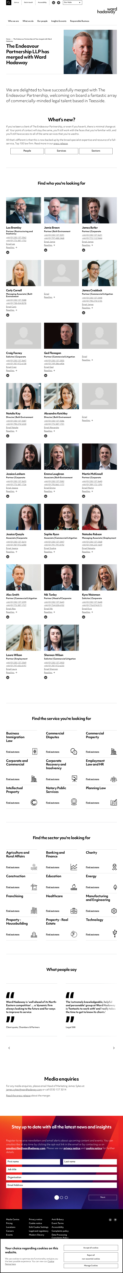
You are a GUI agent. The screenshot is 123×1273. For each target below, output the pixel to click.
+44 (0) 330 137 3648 (92, 602)
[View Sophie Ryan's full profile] (61, 517)
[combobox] (72, 2)
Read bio (10, 248)
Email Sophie (50, 548)
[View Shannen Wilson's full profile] (61, 638)
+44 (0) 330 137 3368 (92, 542)
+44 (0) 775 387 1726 (16, 485)
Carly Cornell (14, 290)
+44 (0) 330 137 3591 (54, 235)
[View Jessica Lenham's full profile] (23, 456)
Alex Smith (12, 595)
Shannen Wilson (53, 655)
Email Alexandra (51, 428)
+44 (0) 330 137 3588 (16, 300)
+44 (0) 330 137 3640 (92, 482)
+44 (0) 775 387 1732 (16, 241)
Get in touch (28, 2)
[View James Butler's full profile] (99, 210)
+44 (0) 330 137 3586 (54, 421)
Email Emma (49, 488)
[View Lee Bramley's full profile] (23, 210)
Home (8, 39)
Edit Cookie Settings (38, 1227)
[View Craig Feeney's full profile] (23, 336)
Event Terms (58, 1223)
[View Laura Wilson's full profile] (23, 638)
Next (114, 1048)
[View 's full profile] (61, 273)
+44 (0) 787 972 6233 (54, 666)
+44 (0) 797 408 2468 (54, 238)
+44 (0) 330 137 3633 (16, 482)
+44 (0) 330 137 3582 (54, 482)
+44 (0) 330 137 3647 (16, 361)
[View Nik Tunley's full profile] (61, 577)
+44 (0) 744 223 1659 (92, 545)
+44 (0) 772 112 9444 (92, 238)
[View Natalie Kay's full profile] (23, 396)
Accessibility (42, 2)
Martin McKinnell (92, 474)
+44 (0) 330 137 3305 (54, 361)
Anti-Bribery (58, 1220)
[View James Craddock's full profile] (99, 273)
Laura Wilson (14, 655)
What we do (28, 21)
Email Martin (88, 488)
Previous (9, 1048)
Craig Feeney (14, 353)
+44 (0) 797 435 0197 (16, 666)
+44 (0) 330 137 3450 (54, 663)
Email (46, 294)
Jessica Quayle (15, 534)
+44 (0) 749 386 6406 (54, 364)
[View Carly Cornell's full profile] (23, 273)
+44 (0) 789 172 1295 (92, 485)
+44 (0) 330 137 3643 (54, 602)
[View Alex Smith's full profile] (23, 577)
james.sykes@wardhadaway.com (24, 1089)
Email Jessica (12, 488)
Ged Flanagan (52, 353)
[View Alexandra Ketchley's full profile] (61, 396)
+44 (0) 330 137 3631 (92, 235)
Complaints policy (60, 1231)
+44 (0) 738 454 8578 (16, 303)
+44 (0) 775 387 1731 (54, 424)
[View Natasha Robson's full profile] (99, 517)
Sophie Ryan (51, 534)
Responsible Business (79, 21)
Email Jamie (49, 242)
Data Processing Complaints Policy (60, 1236)
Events (9, 1235)
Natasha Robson (92, 534)
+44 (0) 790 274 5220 (16, 424)
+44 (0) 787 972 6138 (16, 364)
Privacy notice (35, 1220)
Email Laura (11, 669)
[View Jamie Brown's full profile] (61, 210)
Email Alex (11, 609)
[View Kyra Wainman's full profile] (99, 577)
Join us (16, 2)
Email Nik (48, 609)
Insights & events (58, 21)
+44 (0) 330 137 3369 (16, 663)
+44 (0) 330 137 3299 (16, 602)
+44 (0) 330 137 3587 (16, 421)
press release (60, 143)
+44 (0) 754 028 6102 (54, 605)
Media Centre (12, 1220)
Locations (10, 1227)
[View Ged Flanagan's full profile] (61, 336)
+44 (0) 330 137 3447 (54, 542)
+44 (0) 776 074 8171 (92, 605)
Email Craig (11, 367)
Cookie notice (35, 1223)
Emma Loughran (54, 474)
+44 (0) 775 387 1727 (16, 605)
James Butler (90, 228)
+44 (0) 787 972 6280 (16, 545)
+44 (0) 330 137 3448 (92, 298)
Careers (10, 1231)
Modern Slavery (36, 1235)
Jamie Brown (52, 228)
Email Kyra (87, 609)
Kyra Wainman (91, 595)
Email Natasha (88, 548)
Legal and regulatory (38, 1231)
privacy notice (72, 1148)
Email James (87, 242)
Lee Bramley (13, 228)
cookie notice (94, 1148)
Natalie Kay (13, 413)
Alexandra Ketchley (56, 413)
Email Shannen (51, 669)
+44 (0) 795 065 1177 (54, 485)
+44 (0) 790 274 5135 (92, 301)
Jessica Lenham (15, 474)
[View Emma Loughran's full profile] (61, 456)
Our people (42, 21)
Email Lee (10, 244)
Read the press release (18, 1095)
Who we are (13, 21)
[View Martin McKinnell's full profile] (99, 456)
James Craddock (92, 290)
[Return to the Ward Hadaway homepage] (107, 10)
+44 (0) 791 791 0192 (54, 545)
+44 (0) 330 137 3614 (16, 542)
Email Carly (11, 307)
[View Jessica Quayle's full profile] (23, 517)
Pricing (9, 1223)
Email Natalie (12, 428)
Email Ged (48, 367)
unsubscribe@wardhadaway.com (25, 1148)
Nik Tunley (50, 595)
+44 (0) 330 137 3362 (16, 238)
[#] (8, 2)
